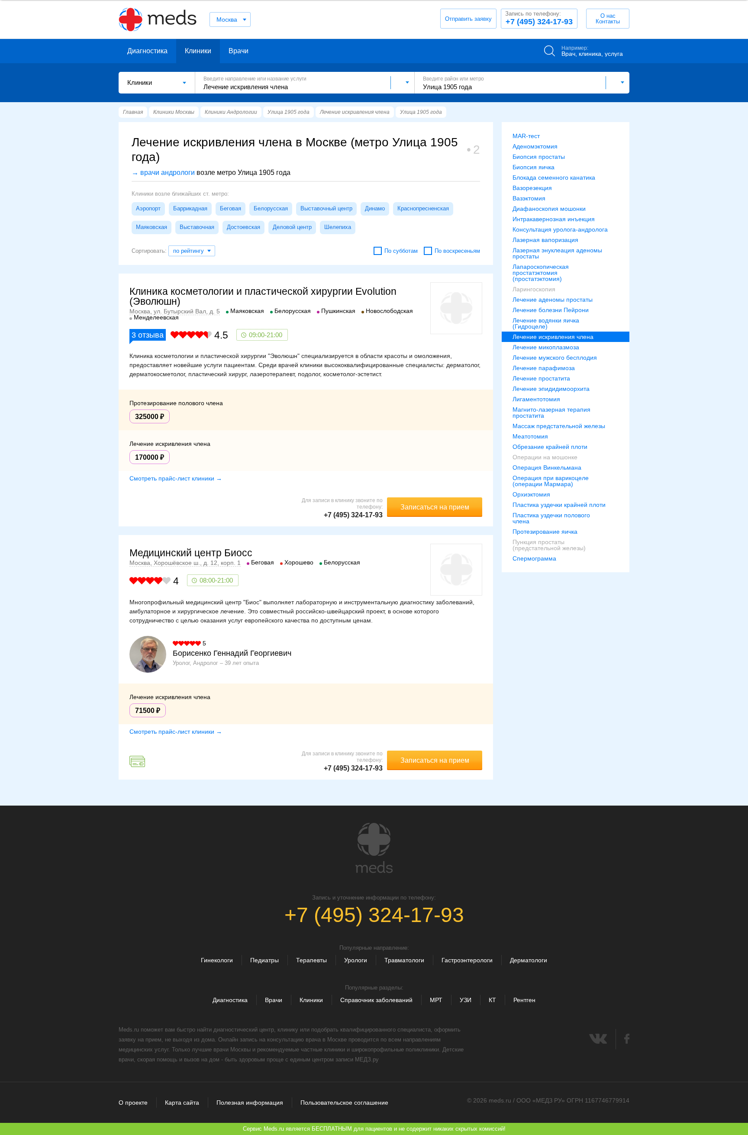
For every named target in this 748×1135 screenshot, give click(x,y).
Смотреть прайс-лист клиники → (175, 478)
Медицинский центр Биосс (190, 552)
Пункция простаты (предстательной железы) (549, 544)
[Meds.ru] (374, 848)
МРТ (436, 999)
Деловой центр (292, 227)
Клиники (198, 51)
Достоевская (243, 227)
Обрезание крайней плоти (550, 446)
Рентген (524, 999)
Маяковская (151, 227)
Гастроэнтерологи (467, 960)
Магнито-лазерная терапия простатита (551, 412)
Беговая (230, 208)
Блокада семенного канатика (554, 177)
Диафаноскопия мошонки (549, 208)
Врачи (238, 51)
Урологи (355, 960)
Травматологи (404, 960)
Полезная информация (249, 1102)
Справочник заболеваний (376, 999)
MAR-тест (526, 135)
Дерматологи (528, 960)
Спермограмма (534, 558)
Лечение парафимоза (544, 367)
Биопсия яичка (534, 167)
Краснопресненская (423, 208)
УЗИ (465, 999)
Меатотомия (530, 436)
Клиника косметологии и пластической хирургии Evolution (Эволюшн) (263, 296)
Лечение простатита (541, 378)
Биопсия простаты (539, 156)
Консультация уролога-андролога (560, 229)
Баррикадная (190, 208)
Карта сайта (182, 1102)
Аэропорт (148, 208)
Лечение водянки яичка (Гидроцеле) (546, 323)
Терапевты (311, 960)
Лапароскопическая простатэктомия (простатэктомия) (541, 272)
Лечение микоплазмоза (546, 347)
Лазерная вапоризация (545, 239)
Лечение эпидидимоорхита (551, 388)
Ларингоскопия (534, 289)
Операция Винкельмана (547, 467)
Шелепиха (337, 227)
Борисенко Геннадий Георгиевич (232, 653)
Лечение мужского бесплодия (555, 357)
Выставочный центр (326, 208)
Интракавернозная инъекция (554, 219)
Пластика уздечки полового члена (551, 518)
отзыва (148, 335)
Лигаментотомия (536, 399)
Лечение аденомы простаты (553, 299)
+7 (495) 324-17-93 (539, 18)
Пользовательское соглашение (344, 1102)
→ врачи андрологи (163, 172)
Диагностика (147, 51)
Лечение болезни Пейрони (551, 309)
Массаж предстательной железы (559, 425)
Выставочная (197, 227)
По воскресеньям (457, 251)
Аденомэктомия (535, 146)
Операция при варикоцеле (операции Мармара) (551, 480)
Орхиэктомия (531, 494)
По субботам (401, 251)
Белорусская (271, 208)
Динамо (375, 208)
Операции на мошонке (545, 457)
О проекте (133, 1102)
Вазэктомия (529, 198)
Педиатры (264, 960)
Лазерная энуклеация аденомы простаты (557, 253)
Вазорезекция (532, 187)
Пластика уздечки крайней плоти (559, 504)
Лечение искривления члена (553, 336)
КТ (492, 999)
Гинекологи (217, 960)
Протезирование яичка (545, 531)
